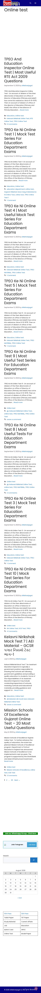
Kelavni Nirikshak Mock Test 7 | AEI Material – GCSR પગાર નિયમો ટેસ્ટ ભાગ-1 (19, 645)
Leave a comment (14, 419)
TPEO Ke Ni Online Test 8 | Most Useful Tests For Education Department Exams (20, 435)
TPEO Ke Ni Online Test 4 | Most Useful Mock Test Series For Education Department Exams (20, 219)
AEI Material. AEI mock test (17, 699)
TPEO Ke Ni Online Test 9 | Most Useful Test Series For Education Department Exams (20, 362)
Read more (24, 110)
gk (8, 411)
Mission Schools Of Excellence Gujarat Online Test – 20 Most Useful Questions (19, 719)
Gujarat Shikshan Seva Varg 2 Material (19, 192)
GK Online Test (12, 628)
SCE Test (22, 628)
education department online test (20, 189)
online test (20, 195)
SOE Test (11, 773)
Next (17, 780)
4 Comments (12, 631)
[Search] (33, 860)
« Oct (20, 898)
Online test (19, 116)
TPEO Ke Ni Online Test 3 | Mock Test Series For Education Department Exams (20, 509)
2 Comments (12, 493)
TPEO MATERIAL (19, 414)
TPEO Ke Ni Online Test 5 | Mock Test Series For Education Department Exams (20, 291)
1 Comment (11, 200)
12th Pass (24, 913)
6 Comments (12, 124)
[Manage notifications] (36, 988)
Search (6, 856)
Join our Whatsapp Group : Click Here (20, 833)
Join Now (31, 845)
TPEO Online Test (20, 121)
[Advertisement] (20, 34)
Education (11, 116)
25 (12, 780)
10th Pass (7, 913)
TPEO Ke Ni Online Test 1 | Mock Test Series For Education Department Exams (20, 140)
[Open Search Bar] (30, 3)
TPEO (28, 628)
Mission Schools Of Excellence (18, 770)
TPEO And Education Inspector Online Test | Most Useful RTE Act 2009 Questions (20, 70)
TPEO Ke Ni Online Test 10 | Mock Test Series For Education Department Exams (20, 580)
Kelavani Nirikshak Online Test (18, 118)
